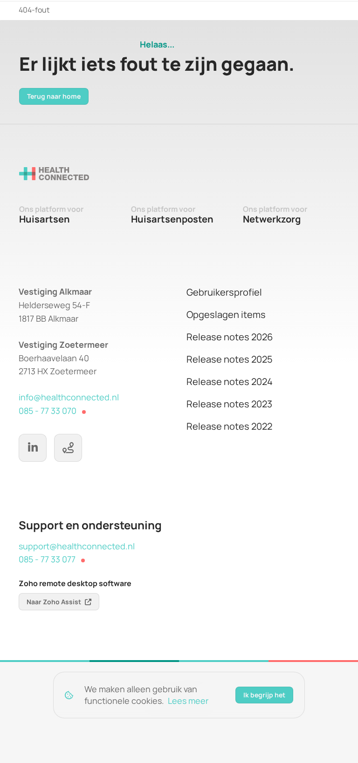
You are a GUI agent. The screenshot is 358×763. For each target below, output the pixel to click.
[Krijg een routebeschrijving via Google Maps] (68, 448)
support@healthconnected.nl (77, 546)
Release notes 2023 (229, 404)
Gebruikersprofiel (224, 292)
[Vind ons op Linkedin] (33, 448)
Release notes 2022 (229, 426)
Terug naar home (54, 96)
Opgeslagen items (226, 314)
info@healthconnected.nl (69, 397)
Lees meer (188, 700)
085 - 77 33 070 (47, 410)
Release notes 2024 (229, 381)
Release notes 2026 (229, 337)
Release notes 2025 (229, 359)
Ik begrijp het (264, 694)
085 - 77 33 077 (47, 559)
